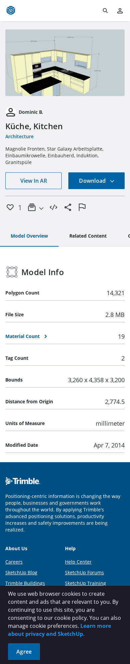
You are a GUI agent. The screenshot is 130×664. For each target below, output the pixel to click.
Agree (24, 651)
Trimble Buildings (25, 583)
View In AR (33, 180)
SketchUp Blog (21, 572)
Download (93, 180)
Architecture (19, 136)
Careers (14, 562)
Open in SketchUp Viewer (65, 62)
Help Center (78, 562)
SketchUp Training (85, 583)
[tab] (29, 236)
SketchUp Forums (84, 572)
